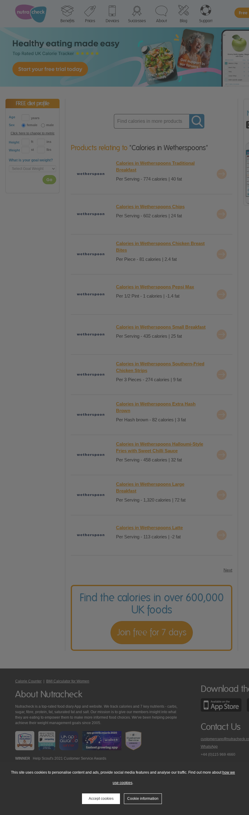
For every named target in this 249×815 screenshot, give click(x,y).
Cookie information (143, 798)
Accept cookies (101, 798)
